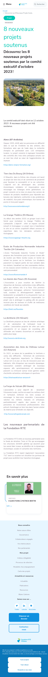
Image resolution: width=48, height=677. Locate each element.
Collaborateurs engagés (24, 539)
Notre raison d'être (24, 530)
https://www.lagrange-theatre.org (17, 238)
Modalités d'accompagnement (24, 567)
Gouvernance (24, 535)
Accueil (5, 11)
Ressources (24, 590)
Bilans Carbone (24, 594)
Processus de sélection (24, 562)
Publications (24, 586)
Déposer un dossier (24, 617)
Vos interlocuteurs (24, 544)
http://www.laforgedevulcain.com (17, 414)
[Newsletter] (31, 605)
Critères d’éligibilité (24, 558)
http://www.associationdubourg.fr (17, 206)
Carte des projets (24, 571)
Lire (8, 506)
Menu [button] (8, 4)
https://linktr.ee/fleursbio (13, 309)
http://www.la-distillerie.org (14, 338)
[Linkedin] (24, 605)
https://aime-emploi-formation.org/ (17, 165)
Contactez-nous (24, 628)
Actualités (24, 581)
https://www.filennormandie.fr (15, 274)
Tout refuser (25, 665)
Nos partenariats (24, 548)
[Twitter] (17, 605)
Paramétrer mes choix (25, 670)
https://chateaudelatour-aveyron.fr (17, 377)
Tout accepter (24, 660)
